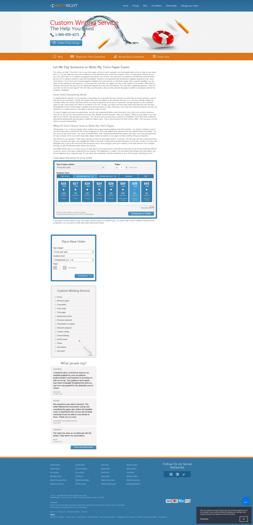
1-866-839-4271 (67, 35)
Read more (204, 519)
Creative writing (63, 332)
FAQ (145, 6)
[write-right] (64, 6)
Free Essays (105, 472)
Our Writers (157, 6)
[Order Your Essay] (66, 43)
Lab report (61, 351)
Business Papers (131, 464)
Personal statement (64, 320)
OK (244, 519)
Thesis (59, 343)
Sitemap (84, 512)
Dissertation (61, 347)
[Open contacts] (246, 501)
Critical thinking (63, 336)
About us (53, 512)
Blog (60, 56)
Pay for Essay (54, 472)
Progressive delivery (73, 512)
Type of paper (58, 248)
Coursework (61, 305)
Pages (55, 264)
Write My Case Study (108, 480)
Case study (61, 308)
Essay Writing (105, 468)
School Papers (80, 464)
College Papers (55, 468)
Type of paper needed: (65, 164)
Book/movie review (64, 316)
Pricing (136, 6)
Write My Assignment (133, 484)
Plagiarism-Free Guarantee (90, 56)
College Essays (55, 464)
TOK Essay (79, 476)
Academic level (59, 256)
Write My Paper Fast (133, 480)
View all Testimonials (83, 447)
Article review (62, 339)
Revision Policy (93, 517)
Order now (163, 56)
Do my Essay (80, 472)
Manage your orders (190, 6)
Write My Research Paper (58, 480)
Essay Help (104, 464)
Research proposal (64, 328)
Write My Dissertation (82, 480)
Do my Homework (81, 468)
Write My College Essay (108, 484)
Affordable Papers (56, 476)
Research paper (63, 301)
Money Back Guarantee (131, 56)
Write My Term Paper (57, 484)
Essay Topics (105, 476)
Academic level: (62, 173)
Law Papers (130, 472)
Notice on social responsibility (147, 517)
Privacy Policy (70, 517)
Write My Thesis (81, 484)
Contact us (61, 512)
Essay (59, 297)
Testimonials (171, 6)
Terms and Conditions (57, 517)
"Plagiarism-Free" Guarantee (126, 517)
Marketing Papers (132, 476)
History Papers (131, 468)
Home (125, 6)
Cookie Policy (81, 517)
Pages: (117, 164)
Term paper (61, 312)
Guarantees (163, 517)
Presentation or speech (66, 324)
